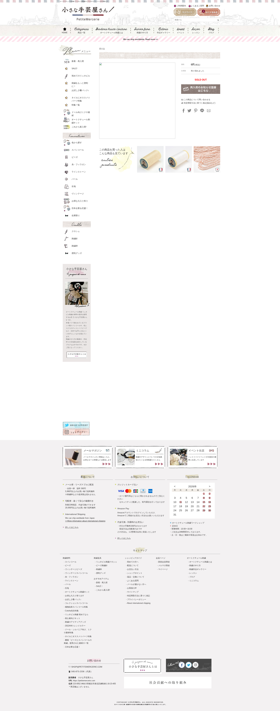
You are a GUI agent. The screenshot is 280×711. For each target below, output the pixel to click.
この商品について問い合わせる (197, 99)
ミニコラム (194, 581)
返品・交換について (135, 577)
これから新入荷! (103, 590)
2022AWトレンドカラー (75, 626)
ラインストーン (71, 581)
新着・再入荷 (101, 582)
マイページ (163, 569)
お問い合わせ (214, 6)
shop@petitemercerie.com (86, 667)
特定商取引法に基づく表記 (138, 596)
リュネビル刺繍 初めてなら (76, 614)
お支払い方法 (133, 569)
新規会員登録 (164, 562)
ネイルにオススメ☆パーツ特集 (78, 636)
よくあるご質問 (197, 6)
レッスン (193, 573)
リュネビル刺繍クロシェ (106, 562)
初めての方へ (133, 562)
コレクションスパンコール (76, 603)
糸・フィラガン (71, 577)
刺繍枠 (99, 569)
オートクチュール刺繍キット (77, 592)
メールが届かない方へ (136, 584)
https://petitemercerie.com (84, 680)
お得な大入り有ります (74, 596)
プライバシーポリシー (136, 599)
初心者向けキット (72, 618)
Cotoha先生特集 (72, 611)
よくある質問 (133, 581)
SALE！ (99, 586)
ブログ (192, 577)
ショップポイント (134, 573)
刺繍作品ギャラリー (197, 569)
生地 (67, 588)
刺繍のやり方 (195, 565)
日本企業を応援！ (72, 647)
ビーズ (68, 565)
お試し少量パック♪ (73, 599)
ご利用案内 (181, 6)
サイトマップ (133, 592)
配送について (133, 565)
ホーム (102, 48)
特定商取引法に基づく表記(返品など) (199, 103)
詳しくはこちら (71, 527)
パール (68, 584)
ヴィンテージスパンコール (76, 573)
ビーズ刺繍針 (101, 565)
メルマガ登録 (164, 565)
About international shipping (138, 603)
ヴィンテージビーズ (73, 569)
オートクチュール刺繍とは (200, 562)
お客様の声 (132, 588)
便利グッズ (101, 573)
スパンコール (70, 562)
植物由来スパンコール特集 (76, 607)
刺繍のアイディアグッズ (75, 622)
